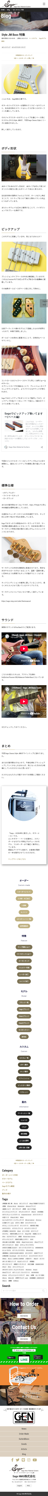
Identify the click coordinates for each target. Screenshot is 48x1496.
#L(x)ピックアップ (22, 1261)
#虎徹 (32, 1275)
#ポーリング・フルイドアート (21, 1272)
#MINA (18, 1242)
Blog (8, 10)
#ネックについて (7, 1264)
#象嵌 (20, 1236)
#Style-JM (11, 1278)
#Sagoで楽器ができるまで (37, 1203)
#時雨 (24, 1209)
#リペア (42, 1259)
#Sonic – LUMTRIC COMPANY (16, 1259)
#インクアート (24, 1225)
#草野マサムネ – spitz (21, 1278)
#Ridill (16, 1245)
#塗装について (6, 1209)
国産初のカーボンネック (24, 55)
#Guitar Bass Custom (29, 1236)
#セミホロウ (28, 1253)
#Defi (31, 1239)
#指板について (37, 1234)
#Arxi (27, 1275)
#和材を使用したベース (16, 1234)
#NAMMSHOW (39, 1248)
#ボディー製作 (19, 1223)
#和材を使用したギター (22, 1239)
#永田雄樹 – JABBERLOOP (37, 1278)
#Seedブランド (6, 1272)
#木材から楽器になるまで (9, 1248)
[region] (24, 1014)
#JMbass (16, 1281)
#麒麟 (10, 1281)
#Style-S (34, 1212)
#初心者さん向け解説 (8, 1242)
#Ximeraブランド (31, 1206)
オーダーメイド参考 (10, 1175)
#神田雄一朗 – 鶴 (7, 1203)
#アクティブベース (17, 1228)
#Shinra (4, 1278)
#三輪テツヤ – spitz (8, 1223)
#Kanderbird (21, 1206)
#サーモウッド (16, 1209)
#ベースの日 (25, 1231)
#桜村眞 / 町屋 (34, 1225)
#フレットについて (7, 1239)
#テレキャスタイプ (24, 1212)
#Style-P (36, 1259)
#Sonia (16, 1203)
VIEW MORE (24, 1316)
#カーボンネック (22, 1256)
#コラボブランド (12, 1236)
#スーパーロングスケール (26, 1248)
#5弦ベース (5, 1217)
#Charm (4, 1275)
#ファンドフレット (18, 1267)
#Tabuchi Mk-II (14, 1217)
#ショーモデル (6, 1250)
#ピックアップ (6, 47)
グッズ (4, 1190)
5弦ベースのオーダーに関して (23, 58)
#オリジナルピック (7, 1245)
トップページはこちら (17, 859)
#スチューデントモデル (27, 1245)
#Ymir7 (4, 1267)
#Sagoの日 (28, 1234)
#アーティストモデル (18, 1250)
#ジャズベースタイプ (31, 1228)
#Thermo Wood (11, 1206)
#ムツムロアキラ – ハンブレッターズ (13, 1220)
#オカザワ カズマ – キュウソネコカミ (13, 1270)
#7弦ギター (29, 1259)
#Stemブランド (39, 1242)
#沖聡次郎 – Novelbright (9, 1256)
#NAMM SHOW (40, 1264)
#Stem (22, 1217)
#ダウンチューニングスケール (11, 1214)
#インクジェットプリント (9, 1212)
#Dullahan (28, 1270)
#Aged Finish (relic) (27, 1242)
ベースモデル (33, 38)
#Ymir (9, 1267)
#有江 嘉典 (31, 1264)
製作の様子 (6, 1194)
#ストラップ (34, 1231)
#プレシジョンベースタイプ (16, 1275)
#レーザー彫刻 (40, 1275)
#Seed (19, 1231)
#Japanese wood (26, 1214)
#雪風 (4, 1206)
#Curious (38, 1220)
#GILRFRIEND (35, 1272)
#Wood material (29, 1220)
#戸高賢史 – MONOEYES (9, 1231)
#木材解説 (40, 1212)
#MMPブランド (38, 1253)
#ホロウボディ (6, 1228)
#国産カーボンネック (20, 1264)
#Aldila (4, 1259)
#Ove (3, 1236)
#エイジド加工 (31, 1209)
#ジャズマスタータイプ (18, 47)
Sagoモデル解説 (8, 1186)
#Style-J (4, 1281)
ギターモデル (7, 1179)
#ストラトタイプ (38, 1214)
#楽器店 (32, 1261)
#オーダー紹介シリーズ (9, 1261)
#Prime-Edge (29, 1250)
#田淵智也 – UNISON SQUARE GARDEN (13, 1253)
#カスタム (5, 1234)
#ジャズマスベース (30, 1223)
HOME (3, 10)
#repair (35, 1270)
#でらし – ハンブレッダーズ (10, 1225)
